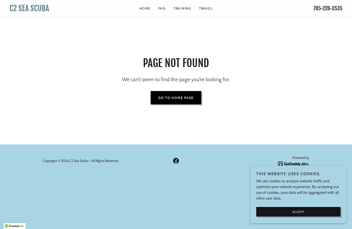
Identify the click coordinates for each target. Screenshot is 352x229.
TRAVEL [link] (206, 8)
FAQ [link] (162, 8)
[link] (51, 10)
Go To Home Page (176, 98)
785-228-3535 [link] (327, 8)
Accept (298, 212)
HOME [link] (145, 8)
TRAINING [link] (182, 8)
